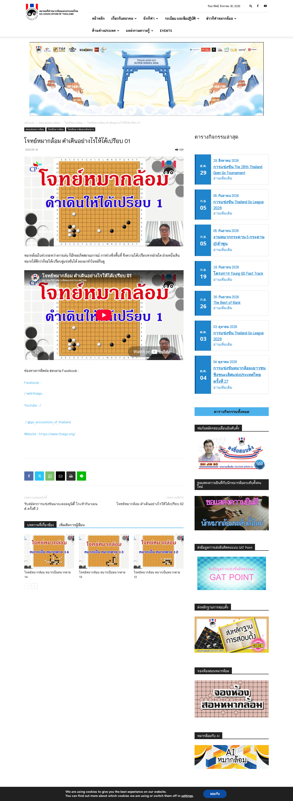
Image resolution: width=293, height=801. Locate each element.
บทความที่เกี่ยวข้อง (40, 525)
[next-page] (34, 586)
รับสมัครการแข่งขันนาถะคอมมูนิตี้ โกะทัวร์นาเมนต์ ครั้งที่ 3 (60, 506)
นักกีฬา (149, 18)
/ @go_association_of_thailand (48, 422)
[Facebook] (257, 6)
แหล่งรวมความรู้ (138, 30)
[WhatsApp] (49, 476)
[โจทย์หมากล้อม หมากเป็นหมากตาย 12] (159, 551)
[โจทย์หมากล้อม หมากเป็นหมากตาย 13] (104, 551)
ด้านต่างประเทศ (104, 30)
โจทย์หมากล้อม (73, 123)
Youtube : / (33, 405)
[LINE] (81, 476)
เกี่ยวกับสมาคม (122, 18)
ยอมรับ (215, 794)
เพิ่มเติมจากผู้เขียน (72, 525)
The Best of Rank (227, 302)
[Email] (60, 476)
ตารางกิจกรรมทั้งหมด (231, 411)
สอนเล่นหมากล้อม (49, 123)
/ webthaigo (34, 393)
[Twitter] (39, 476)
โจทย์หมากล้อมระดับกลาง (81, 129)
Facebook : (33, 382)
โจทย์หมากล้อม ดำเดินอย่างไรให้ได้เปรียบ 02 (150, 504)
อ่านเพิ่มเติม (222, 178)
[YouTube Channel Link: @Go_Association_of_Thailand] (43, 405)
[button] (250, 6)
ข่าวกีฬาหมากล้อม (219, 18)
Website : (31, 434)
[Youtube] (265, 6)
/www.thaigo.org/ (62, 434)
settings (187, 796)
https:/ (44, 434)
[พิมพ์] (71, 476)
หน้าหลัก (98, 18)
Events (166, 30)
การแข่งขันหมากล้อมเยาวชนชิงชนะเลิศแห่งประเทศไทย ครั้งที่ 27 (239, 374)
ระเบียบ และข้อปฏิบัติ (180, 18)
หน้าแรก (29, 123)
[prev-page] (27, 586)
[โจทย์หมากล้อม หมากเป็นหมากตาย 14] (49, 551)
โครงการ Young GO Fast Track (238, 273)
